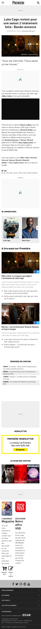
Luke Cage (6, 240)
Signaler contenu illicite (19, 627)
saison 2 (15, 173)
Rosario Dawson (32, 173)
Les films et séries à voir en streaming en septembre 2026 (19, 373)
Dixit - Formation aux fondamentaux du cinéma (15, 622)
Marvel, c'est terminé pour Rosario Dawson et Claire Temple (20, 328)
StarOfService (28, 620)
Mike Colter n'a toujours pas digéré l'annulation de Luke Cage (17, 277)
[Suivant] (37, 228)
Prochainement (8, 590)
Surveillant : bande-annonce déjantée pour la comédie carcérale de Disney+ (20, 368)
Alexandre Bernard (28, 31)
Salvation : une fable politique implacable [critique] (19, 378)
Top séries (5, 595)
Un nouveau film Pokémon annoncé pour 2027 (19, 383)
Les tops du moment (9, 605)
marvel (3, 173)
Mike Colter (23, 173)
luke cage (9, 173)
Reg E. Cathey (26, 125)
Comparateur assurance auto (10, 619)
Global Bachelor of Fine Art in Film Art (12, 620)
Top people (6, 600)
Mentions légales (6, 627)
